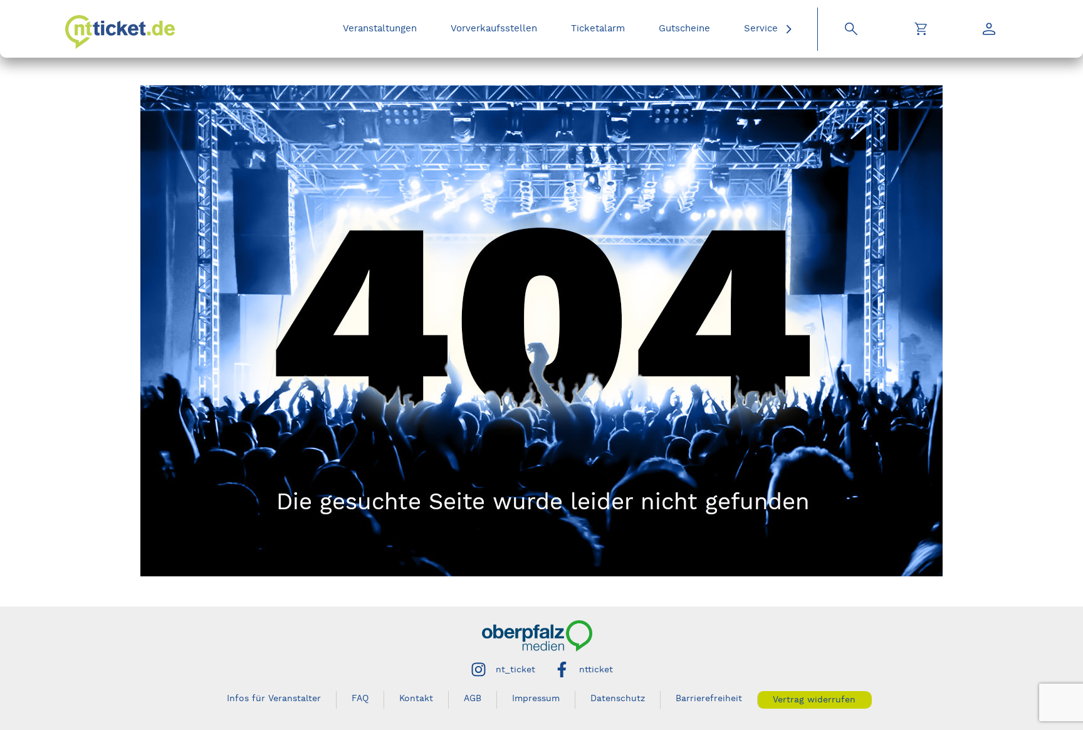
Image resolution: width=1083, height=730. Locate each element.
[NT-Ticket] (120, 32)
